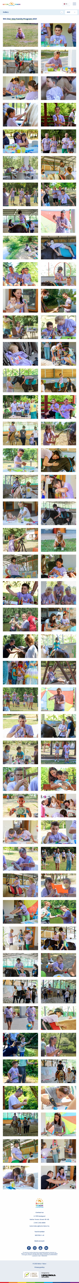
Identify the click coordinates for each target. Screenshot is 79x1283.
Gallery (6, 12)
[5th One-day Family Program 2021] (20, 35)
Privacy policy (39, 1267)
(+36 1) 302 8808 (39, 1223)
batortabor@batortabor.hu (39, 1226)
